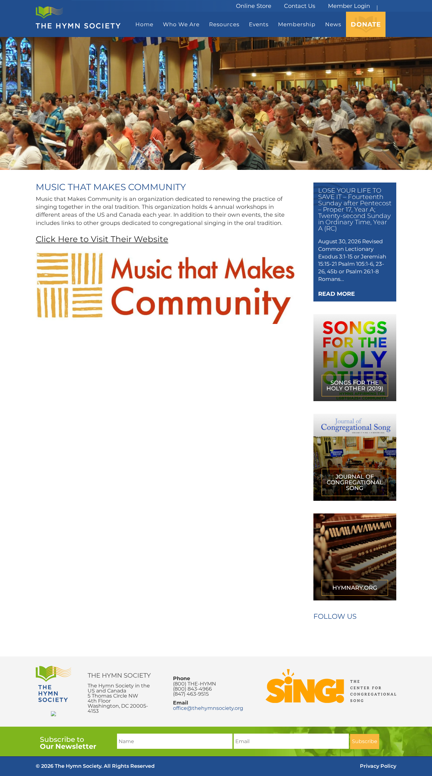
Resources (224, 24)
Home (144, 24)
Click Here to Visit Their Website (102, 239)
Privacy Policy (378, 766)
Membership (297, 24)
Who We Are (181, 24)
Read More (336, 293)
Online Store (253, 6)
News (333, 24)
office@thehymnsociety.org (208, 708)
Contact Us (299, 6)
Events (258, 24)
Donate (366, 24)
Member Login (349, 6)
